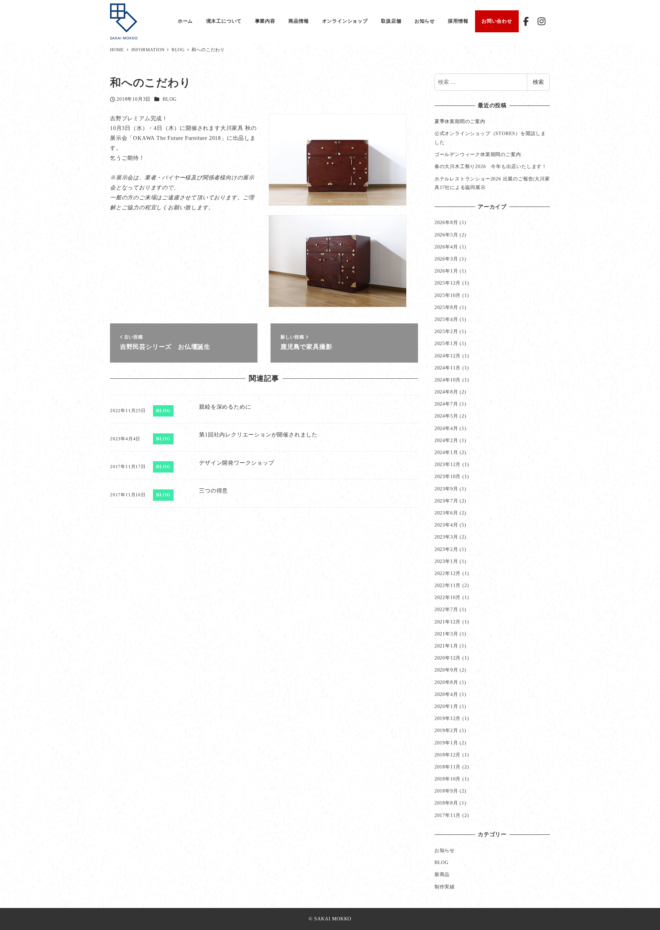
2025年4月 (446, 319)
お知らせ (444, 850)
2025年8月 (446, 307)
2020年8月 (446, 682)
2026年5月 (446, 234)
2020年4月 (446, 694)
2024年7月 (446, 404)
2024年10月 (447, 380)
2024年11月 (447, 367)
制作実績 (444, 886)
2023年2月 (446, 549)
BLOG (170, 99)
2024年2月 (446, 440)
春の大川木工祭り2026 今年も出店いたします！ (490, 166)
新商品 (442, 874)
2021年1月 (446, 646)
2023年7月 (446, 500)
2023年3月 (446, 537)
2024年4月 (446, 428)
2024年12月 (447, 355)
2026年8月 (446, 222)
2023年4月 (446, 525)
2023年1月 (446, 561)
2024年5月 (446, 416)
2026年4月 (446, 247)
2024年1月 (446, 452)
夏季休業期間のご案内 (459, 121)
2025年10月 (447, 295)
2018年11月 (447, 767)
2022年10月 (447, 597)
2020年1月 (446, 706)
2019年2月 (446, 730)
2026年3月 (446, 259)
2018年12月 (447, 754)
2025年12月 (447, 283)
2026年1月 (446, 271)
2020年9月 (446, 670)
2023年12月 (447, 464)
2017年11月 (447, 815)
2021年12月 (447, 621)
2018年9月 (446, 791)
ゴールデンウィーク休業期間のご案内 (477, 154)
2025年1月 (446, 343)
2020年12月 (447, 658)
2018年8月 (446, 803)
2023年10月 (447, 476)
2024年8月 (446, 392)
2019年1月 (446, 742)
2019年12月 (447, 718)
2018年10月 (447, 779)
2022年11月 (447, 585)
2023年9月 (446, 488)
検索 (538, 82)
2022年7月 (446, 609)
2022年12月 (447, 573)
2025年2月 (446, 331)
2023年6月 (446, 513)
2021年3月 (446, 633)
